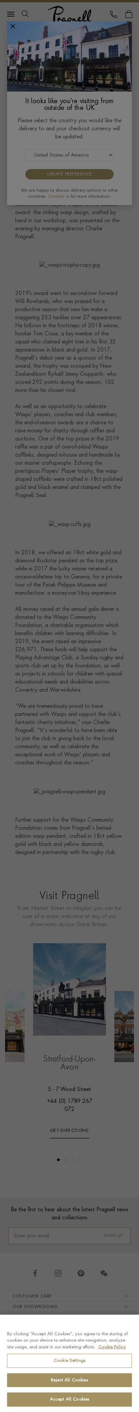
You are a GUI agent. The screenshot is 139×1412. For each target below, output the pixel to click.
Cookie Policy (112, 1347)
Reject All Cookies (69, 1380)
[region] (69, 1363)
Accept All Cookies (69, 1399)
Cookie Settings (69, 1360)
